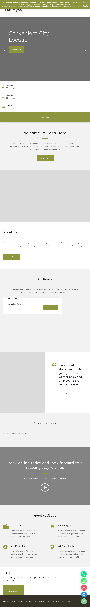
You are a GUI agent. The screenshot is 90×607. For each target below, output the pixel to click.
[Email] (84, 588)
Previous (4, 48)
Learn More (45, 158)
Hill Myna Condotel (43, 578)
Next (85, 48)
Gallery (16, 581)
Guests (9, 106)
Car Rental (12, 298)
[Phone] (84, 574)
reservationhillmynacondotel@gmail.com (53, 4)
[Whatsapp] (84, 581)
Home (6, 578)
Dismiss (85, 6)
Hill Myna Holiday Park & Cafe (22, 578)
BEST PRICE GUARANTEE (12, 590)
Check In (9, 85)
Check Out (10, 95)
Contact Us (16, 49)
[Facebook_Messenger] (84, 594)
